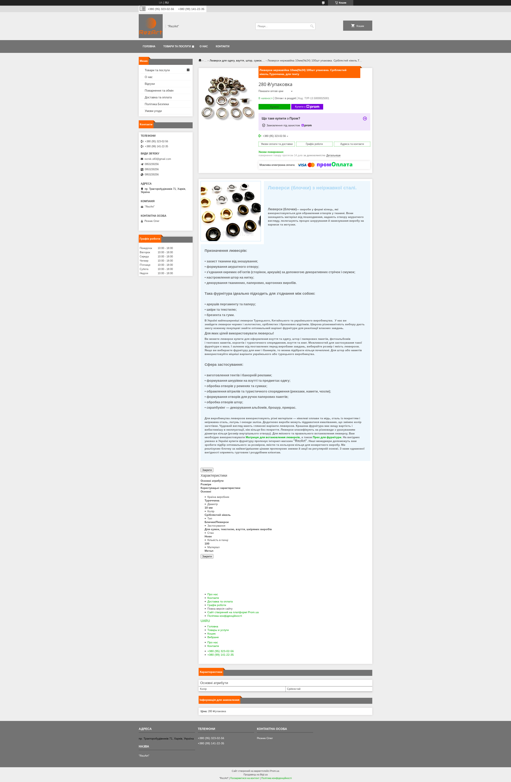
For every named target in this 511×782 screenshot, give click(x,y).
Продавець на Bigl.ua (256, 774)
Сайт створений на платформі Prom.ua (233, 612)
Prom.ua (274, 771)
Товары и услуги (218, 630)
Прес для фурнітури (327, 437)
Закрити (207, 470)
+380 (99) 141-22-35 (220, 654)
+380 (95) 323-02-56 (220, 651)
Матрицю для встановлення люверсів (273, 437)
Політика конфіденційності (224, 615)
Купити (274, 106)
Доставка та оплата (220, 601)
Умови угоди (153, 111)
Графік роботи (216, 605)
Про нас (212, 594)
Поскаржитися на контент (244, 778)
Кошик (211, 633)
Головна (149, 46)
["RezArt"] (151, 26)
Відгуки (150, 83)
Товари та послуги (177, 46)
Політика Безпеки (157, 104)
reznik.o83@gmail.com (158, 158)
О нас (204, 46)
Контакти (222, 46)
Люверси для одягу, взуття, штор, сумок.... (237, 60)
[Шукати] (311, 26)
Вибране (213, 637)
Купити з (300, 106)
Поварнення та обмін (159, 90)
